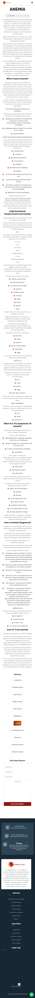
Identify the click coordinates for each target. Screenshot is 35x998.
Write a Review (16, 986)
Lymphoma (17, 680)
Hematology (16, 909)
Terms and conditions (16, 912)
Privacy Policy (16, 916)
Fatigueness (17, 716)
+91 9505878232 (19, 826)
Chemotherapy (16, 902)
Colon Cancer (17, 709)
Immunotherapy (16, 906)
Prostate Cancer (17, 687)
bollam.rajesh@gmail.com (19, 835)
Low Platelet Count (17, 730)
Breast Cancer (17, 702)
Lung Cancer (17, 694)
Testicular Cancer (18, 745)
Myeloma (17, 737)
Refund (16, 919)
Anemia (17, 723)
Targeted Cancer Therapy (16, 899)
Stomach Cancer (17, 752)
